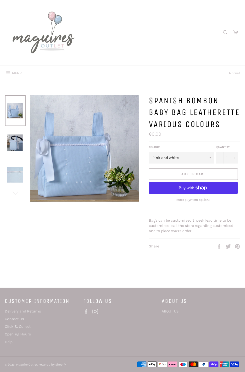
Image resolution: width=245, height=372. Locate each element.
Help (8, 341)
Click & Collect (18, 326)
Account (234, 73)
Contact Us (14, 319)
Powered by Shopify (52, 364)
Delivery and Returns (23, 311)
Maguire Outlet (26, 364)
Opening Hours (18, 334)
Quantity (223, 147)
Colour (154, 147)
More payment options (193, 200)
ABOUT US (170, 311)
